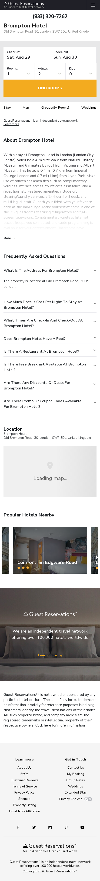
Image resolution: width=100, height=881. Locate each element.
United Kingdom (79, 437)
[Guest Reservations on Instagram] (51, 827)
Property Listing (24, 805)
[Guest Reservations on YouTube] (80, 827)
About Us (24, 767)
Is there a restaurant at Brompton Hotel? (41, 351)
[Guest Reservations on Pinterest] (67, 827)
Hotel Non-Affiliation (24, 811)
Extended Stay (76, 792)
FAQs (24, 774)
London (45, 437)
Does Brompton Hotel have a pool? (35, 338)
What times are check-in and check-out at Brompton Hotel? (43, 323)
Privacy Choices (70, 799)
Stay (7, 107)
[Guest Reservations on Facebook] (20, 827)
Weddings (89, 107)
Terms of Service (24, 786)
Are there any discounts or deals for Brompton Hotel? (37, 385)
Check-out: (61, 52)
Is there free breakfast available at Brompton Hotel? (45, 367)
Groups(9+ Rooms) (55, 107)
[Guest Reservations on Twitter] (35, 827)
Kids (72, 69)
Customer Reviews (24, 780)
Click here (43, 725)
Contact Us (75, 767)
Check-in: (13, 52)
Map (26, 107)
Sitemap (24, 799)
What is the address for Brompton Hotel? (41, 270)
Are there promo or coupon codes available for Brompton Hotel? (42, 404)
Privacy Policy (24, 792)
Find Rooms (50, 88)
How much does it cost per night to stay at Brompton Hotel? (43, 304)
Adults (43, 69)
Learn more (11, 124)
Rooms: (12, 69)
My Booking (75, 774)
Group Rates (75, 780)
